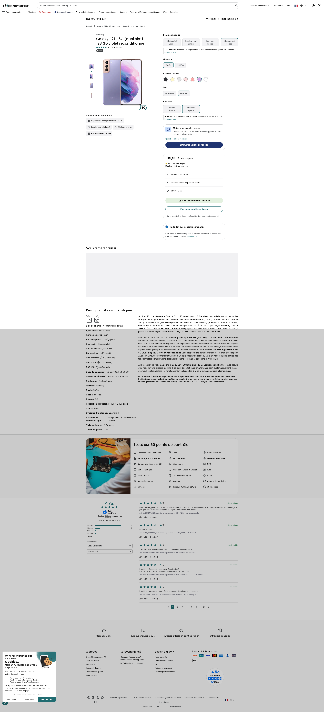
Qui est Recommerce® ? (96, 657)
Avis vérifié (233, 503)
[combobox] (135, 6)
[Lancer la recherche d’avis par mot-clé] (131, 551)
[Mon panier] (319, 5)
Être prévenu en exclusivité (196, 200)
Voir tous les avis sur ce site (109, 520)
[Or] (172, 79)
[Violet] (199, 79)
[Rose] (185, 79)
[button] (300, 5)
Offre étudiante (92, 661)
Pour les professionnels (165, 672)
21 (204, 607)
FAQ (156, 664)
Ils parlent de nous (93, 668)
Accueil (89, 26)
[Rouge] (192, 79)
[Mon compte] (313, 5)
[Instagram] (102, 697)
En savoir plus (170, 52)
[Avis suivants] (209, 607)
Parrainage (90, 664)
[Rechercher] (236, 5)
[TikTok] (97, 697)
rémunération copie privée (211, 216)
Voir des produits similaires (194, 209)
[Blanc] (206, 79)
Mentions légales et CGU (120, 697)
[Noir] (165, 79)
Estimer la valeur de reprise (194, 144)
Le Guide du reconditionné (131, 663)
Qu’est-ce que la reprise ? (176, 139)
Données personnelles (195, 697)
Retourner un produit (163, 668)
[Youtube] (95, 702)
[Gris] (179, 79)
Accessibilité (214, 697)
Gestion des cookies (142, 697)
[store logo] (16, 5)
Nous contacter (161, 657)
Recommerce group (94, 672)
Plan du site (164, 702)
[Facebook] (88, 697)
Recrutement (91, 675)
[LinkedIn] (93, 697)
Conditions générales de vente (168, 697)
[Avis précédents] (168, 607)
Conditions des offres (164, 661)
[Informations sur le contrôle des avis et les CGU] (121, 516)
